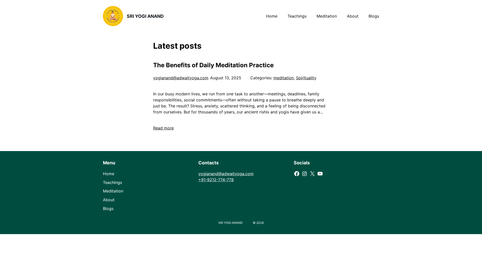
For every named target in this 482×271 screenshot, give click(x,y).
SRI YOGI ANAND (145, 16)
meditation (283, 77)
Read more (163, 127)
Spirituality (306, 77)
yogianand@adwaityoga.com (180, 77)
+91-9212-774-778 (216, 179)
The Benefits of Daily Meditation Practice (213, 65)
